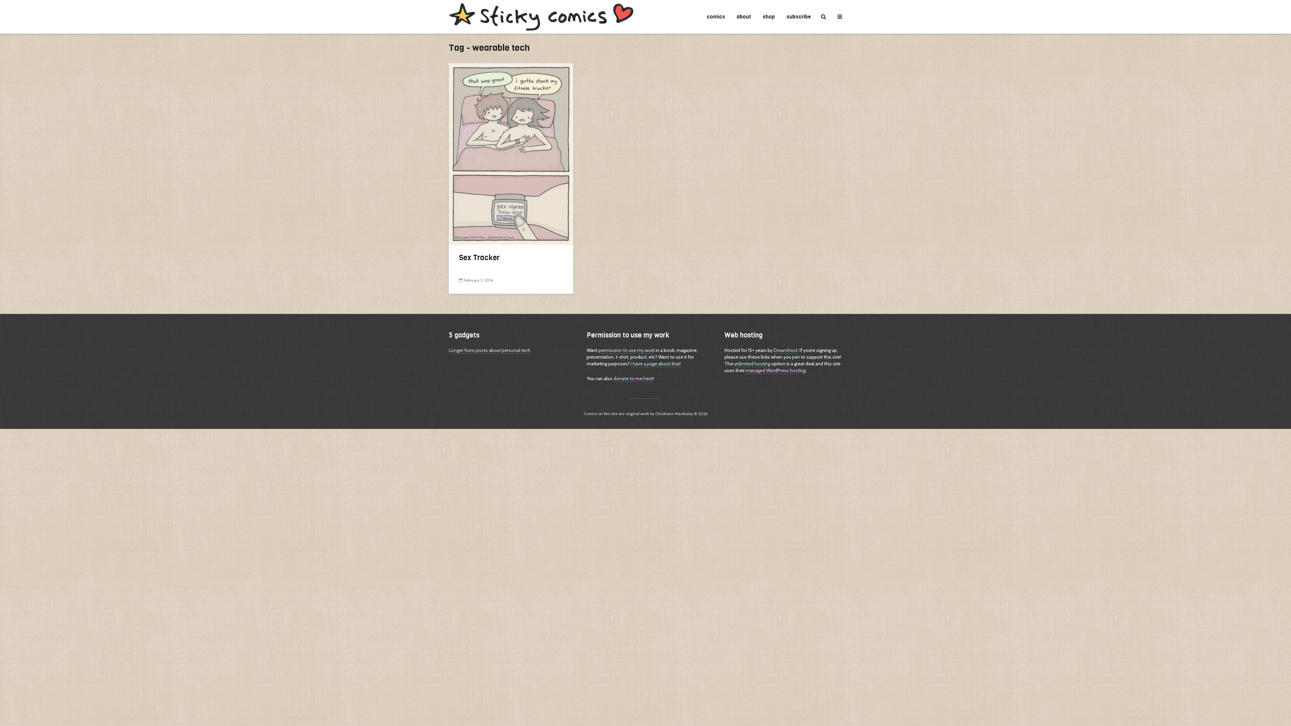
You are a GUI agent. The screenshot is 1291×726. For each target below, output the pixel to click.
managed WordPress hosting (776, 370)
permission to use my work (626, 350)
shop (768, 16)
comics (716, 16)
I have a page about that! (656, 364)
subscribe (798, 16)
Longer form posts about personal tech (490, 350)
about (744, 16)
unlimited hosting (752, 364)
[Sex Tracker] (511, 153)
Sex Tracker (479, 258)
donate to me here (633, 378)
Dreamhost (785, 350)
